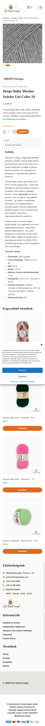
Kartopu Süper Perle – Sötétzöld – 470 (18, 418)
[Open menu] (40, 7)
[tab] (8, 65)
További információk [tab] (13, 145)
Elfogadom (22, 370)
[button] (41, 344)
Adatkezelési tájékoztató (27, 381)
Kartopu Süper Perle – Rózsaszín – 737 (19, 479)
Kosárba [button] (22, 428)
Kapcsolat (7, 635)
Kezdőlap (6, 18)
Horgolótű (7, 662)
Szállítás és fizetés (11, 623)
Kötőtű (6, 666)
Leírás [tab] (7, 140)
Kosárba (23, 131)
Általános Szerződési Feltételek (17, 631)
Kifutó (5, 654)
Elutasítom (22, 376)
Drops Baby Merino (15, 87)
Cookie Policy (14, 381)
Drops (20, 18)
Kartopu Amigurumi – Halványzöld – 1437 (20, 541)
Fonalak (14, 18)
